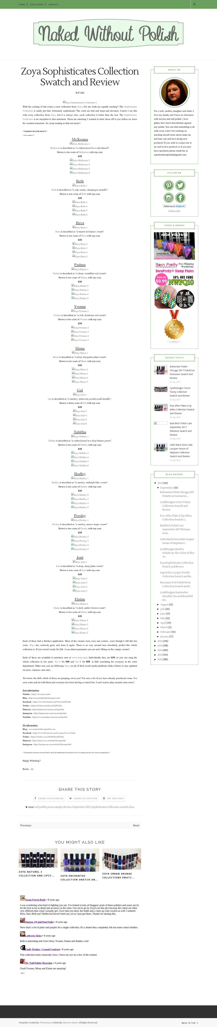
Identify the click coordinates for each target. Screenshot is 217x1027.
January (164, 636)
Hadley (80, 473)
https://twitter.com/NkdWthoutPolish (47, 736)
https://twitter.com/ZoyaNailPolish (46, 705)
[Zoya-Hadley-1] (80, 478)
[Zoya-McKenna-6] (80, 172)
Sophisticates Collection (105, 807)
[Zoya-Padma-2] (79, 285)
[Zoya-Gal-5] (80, 419)
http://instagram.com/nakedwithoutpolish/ (52, 744)
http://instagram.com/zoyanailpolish (50, 713)
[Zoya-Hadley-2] (80, 494)
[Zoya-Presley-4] (80, 544)
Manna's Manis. (71, 1022)
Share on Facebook (50, 798)
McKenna (80, 139)
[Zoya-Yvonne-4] (80, 335)
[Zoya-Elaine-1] (80, 603)
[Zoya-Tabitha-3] (80, 453)
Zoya (79, 106)
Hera (80, 222)
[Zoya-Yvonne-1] (80, 311)
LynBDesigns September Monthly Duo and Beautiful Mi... (176, 596)
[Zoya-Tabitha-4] (80, 457)
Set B (78, 661)
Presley (80, 515)
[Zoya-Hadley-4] (80, 503)
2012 (160, 659)
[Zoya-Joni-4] (80, 586)
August (164, 604)
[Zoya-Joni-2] (80, 578)
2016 (160, 641)
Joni (79, 557)
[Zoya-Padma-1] (79, 269)
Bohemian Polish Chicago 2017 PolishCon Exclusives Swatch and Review (182, 372)
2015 (160, 645)
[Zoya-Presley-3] (80, 540)
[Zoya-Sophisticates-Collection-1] (80, 102)
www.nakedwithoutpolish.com (42, 729)
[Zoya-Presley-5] (80, 549)
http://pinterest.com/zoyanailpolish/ (48, 709)
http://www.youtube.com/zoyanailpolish (49, 716)
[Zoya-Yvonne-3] (80, 331)
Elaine (80, 599)
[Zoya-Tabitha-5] (80, 461)
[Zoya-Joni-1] (80, 561)
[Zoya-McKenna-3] (80, 160)
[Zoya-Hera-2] (80, 243)
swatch (124, 807)
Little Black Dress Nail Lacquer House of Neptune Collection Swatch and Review (181, 450)
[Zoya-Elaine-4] (80, 628)
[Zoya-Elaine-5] (80, 632)
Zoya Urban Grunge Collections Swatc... (118, 875)
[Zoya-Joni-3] (80, 582)
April (163, 622)
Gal (80, 390)
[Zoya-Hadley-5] (80, 507)
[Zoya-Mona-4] (80, 377)
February (165, 632)
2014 (160, 650)
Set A (58, 661)
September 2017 (81, 807)
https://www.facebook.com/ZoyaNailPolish (52, 701)
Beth (80, 181)
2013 (160, 654)
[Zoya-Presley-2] (80, 536)
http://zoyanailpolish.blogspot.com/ (44, 697)
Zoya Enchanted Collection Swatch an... (79, 877)
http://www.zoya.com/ (41, 694)
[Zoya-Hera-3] (80, 248)
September (166, 487)
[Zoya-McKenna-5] (80, 168)
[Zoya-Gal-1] (80, 394)
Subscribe (174, 211)
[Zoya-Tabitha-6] (80, 465)
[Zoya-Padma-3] (79, 289)
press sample (54, 807)
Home (22, 4)
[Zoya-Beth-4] (79, 206)
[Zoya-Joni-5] (80, 590)
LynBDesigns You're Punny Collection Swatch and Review (180, 391)
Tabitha (80, 431)
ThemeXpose (46, 1022)
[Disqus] (80, 934)
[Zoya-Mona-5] (80, 381)
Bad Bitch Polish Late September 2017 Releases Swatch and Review (181, 429)
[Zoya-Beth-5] (79, 210)
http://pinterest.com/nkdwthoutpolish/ (49, 740)
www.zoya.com (79, 657)
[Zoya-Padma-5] (79, 298)
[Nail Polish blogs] (174, 343)
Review (67, 807)
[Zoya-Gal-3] (80, 411)
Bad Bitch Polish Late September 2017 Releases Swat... (175, 529)
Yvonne (80, 306)
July (162, 609)
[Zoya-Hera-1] (80, 227)
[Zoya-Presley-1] (80, 520)
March (164, 627)
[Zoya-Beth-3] (79, 202)
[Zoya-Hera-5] (80, 256)
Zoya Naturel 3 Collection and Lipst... (36, 873)
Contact (53, 4)
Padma (80, 264)
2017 (160, 483)
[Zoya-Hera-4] (80, 252)
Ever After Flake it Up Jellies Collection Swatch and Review (182, 409)
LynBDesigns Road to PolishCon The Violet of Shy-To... (177, 553)
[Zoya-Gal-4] (80, 415)
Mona (80, 348)
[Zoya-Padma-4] (79, 294)
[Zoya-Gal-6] (80, 423)
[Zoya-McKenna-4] (80, 164)
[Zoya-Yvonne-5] (80, 339)
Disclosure (37, 4)
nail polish (40, 807)
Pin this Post (115, 798)
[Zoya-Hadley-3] (80, 498)
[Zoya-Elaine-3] (80, 624)
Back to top (189, 1023)
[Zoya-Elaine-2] (80, 620)
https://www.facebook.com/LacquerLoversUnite (54, 732)
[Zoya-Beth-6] (79, 214)
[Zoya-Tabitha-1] (80, 436)
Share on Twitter (85, 798)
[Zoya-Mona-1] (80, 352)
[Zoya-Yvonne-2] (80, 327)
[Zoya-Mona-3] (80, 373)
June (163, 613)
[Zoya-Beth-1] (79, 185)
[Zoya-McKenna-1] (80, 143)
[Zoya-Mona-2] (80, 369)
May (162, 618)
